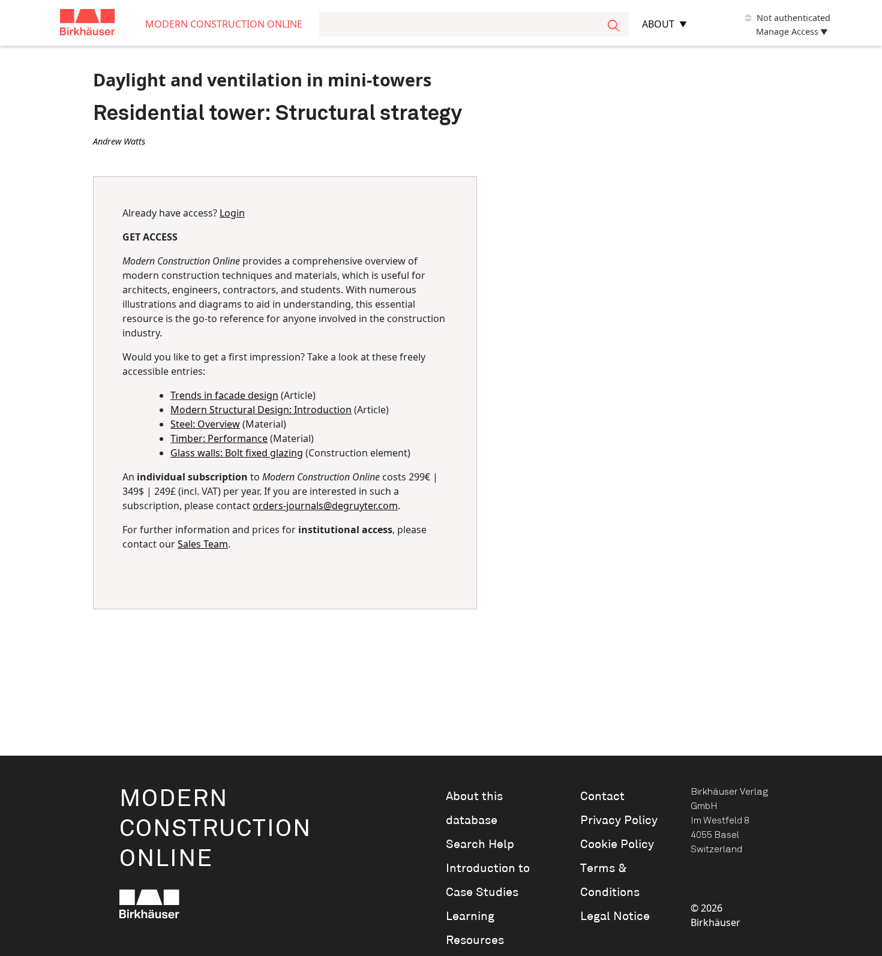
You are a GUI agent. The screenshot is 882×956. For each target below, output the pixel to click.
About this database (474, 808)
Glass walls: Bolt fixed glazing (236, 452)
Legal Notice (615, 916)
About (658, 24)
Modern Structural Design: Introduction (261, 409)
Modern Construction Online (223, 24)
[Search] (613, 24)
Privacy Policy (619, 820)
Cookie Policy (617, 844)
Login (232, 213)
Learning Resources (475, 928)
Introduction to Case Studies (488, 880)
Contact (602, 796)
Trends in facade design (224, 395)
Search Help (480, 844)
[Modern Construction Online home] (102, 24)
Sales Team (203, 544)
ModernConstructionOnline (215, 829)
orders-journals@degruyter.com (325, 505)
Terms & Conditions (610, 880)
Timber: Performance (219, 438)
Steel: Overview (205, 424)
